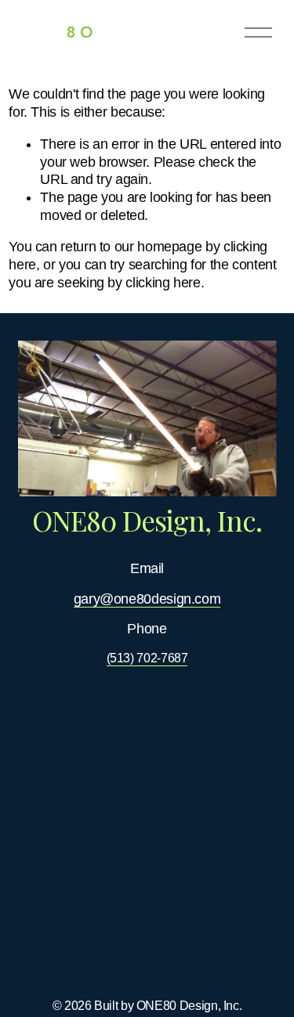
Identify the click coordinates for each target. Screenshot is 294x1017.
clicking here (162, 282)
